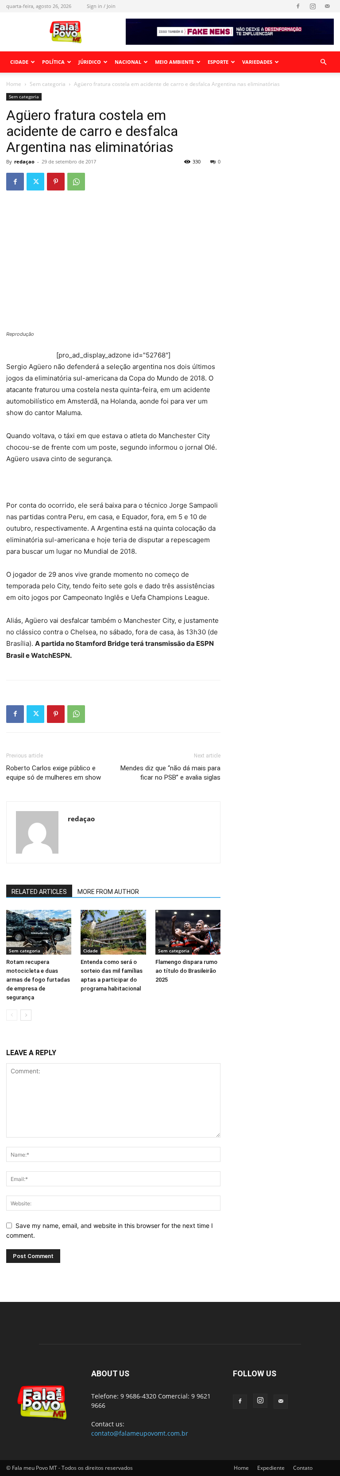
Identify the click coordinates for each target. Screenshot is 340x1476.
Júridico (89, 61)
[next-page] (25, 1015)
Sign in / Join (101, 6)
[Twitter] (35, 181)
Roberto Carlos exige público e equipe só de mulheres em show (53, 772)
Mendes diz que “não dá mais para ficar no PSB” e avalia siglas (170, 772)
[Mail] (327, 6)
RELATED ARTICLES (39, 891)
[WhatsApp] (76, 181)
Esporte (218, 61)
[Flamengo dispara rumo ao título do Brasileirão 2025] (187, 932)
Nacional (128, 61)
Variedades (257, 61)
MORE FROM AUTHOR (108, 891)
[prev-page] (11, 1015)
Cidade (19, 61)
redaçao (24, 161)
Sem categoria (48, 84)
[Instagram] (312, 6)
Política (53, 61)
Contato (303, 1468)
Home (13, 84)
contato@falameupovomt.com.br (139, 1433)
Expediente (271, 1468)
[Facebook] (298, 6)
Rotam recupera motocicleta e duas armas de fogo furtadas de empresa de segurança (38, 980)
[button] (323, 62)
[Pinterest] (56, 181)
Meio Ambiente (174, 61)
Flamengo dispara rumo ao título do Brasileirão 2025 (186, 971)
